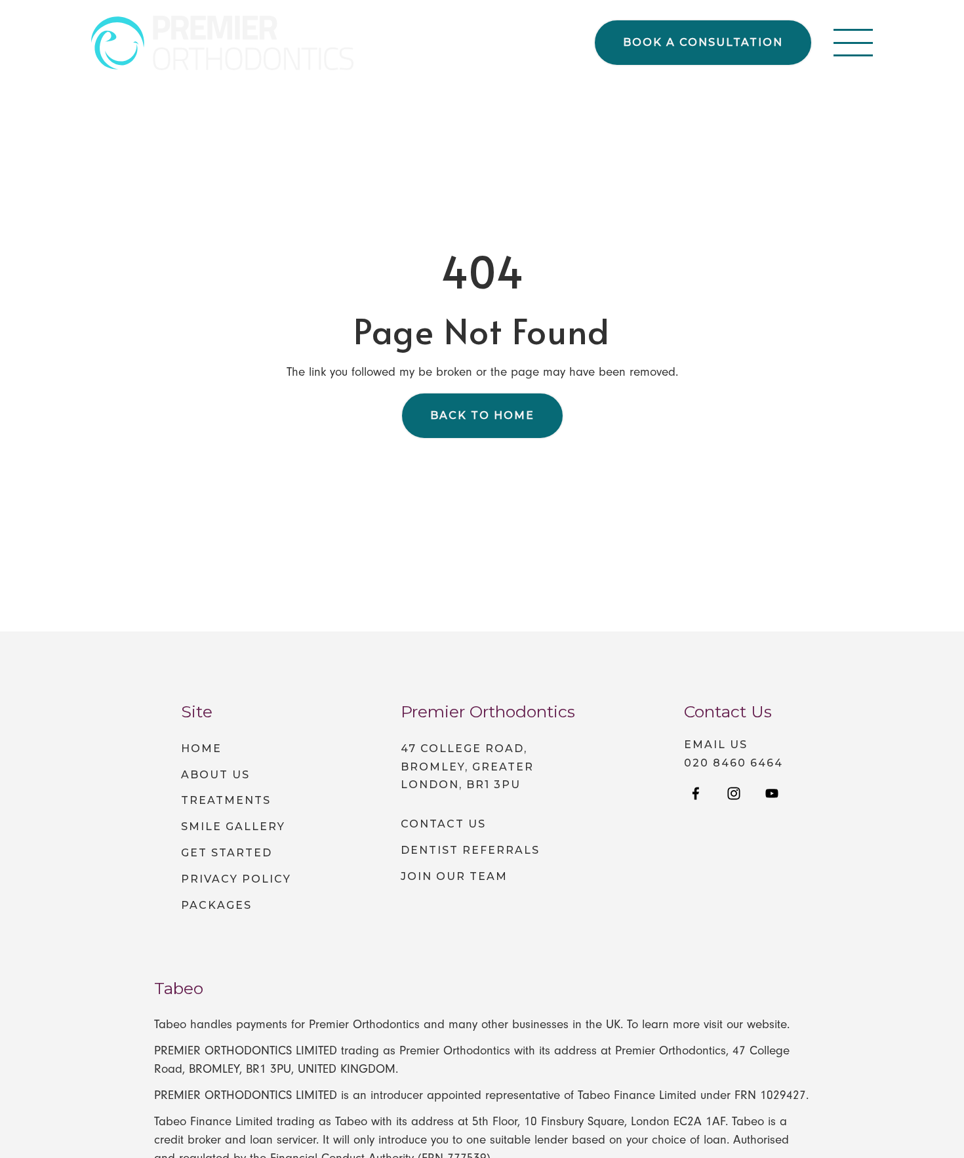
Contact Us (443, 824)
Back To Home (482, 415)
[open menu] (853, 42)
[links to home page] (222, 43)
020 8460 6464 (733, 763)
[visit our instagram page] (733, 794)
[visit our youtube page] (771, 794)
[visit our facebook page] (695, 794)
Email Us (716, 745)
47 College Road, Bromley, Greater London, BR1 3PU (467, 766)
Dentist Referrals (470, 850)
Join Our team (454, 876)
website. (768, 1024)
